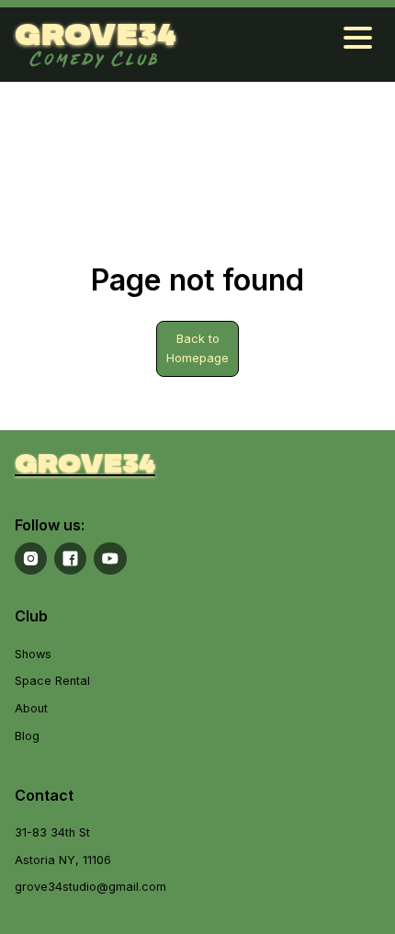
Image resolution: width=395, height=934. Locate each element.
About (31, 708)
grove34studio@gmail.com (90, 887)
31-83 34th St (52, 832)
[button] (357, 44)
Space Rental (52, 681)
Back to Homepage (197, 349)
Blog (27, 736)
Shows (33, 654)
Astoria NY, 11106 (63, 860)
